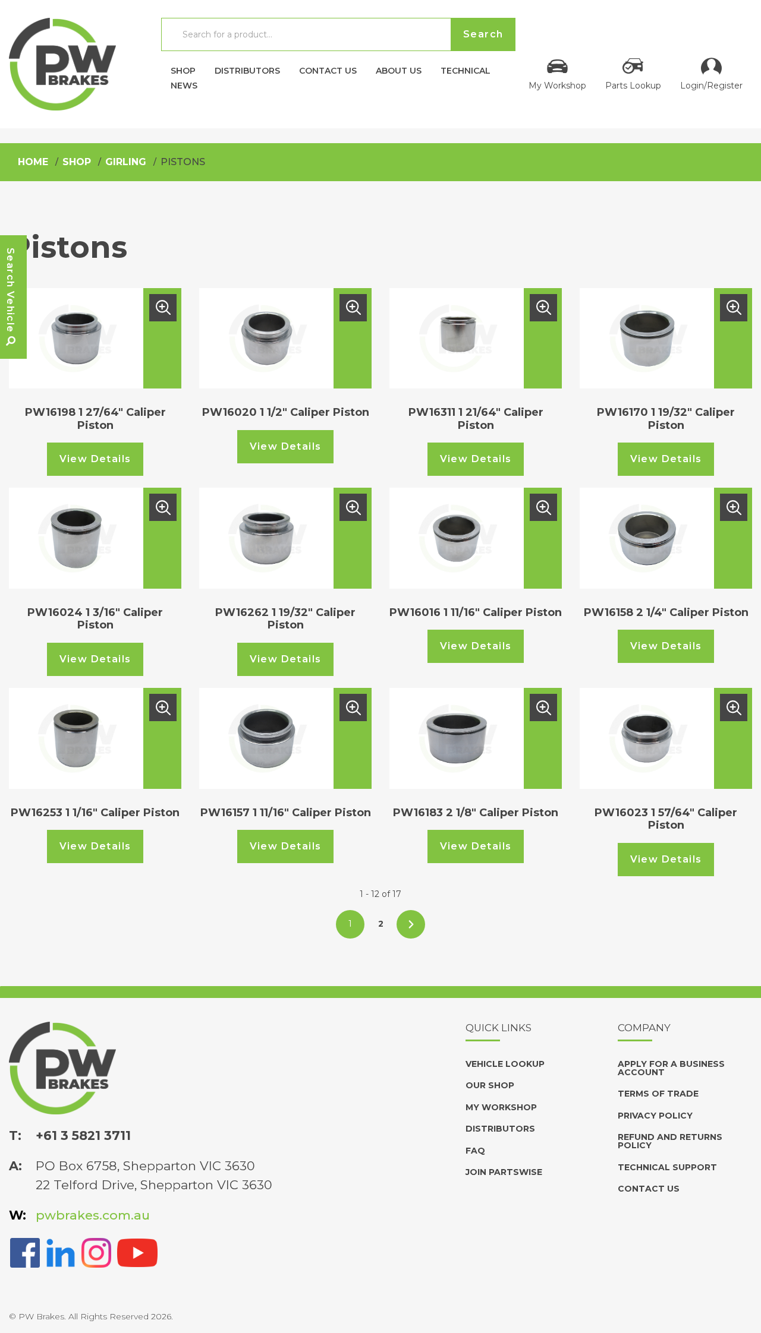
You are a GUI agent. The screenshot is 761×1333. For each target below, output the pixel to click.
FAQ (475, 1150)
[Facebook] (25, 1251)
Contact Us (328, 70)
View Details (95, 459)
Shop (183, 70)
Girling (125, 162)
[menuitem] (183, 67)
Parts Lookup (633, 85)
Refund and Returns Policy (670, 1141)
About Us (399, 70)
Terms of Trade (658, 1093)
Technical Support (667, 1167)
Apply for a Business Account (671, 1068)
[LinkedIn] (61, 1251)
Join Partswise (504, 1172)
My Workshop (557, 85)
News (184, 85)
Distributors (247, 70)
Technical (465, 70)
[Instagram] (96, 1251)
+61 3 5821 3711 (83, 1135)
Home (33, 162)
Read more (163, 307)
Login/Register (711, 85)
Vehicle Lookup (505, 1064)
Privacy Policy (655, 1115)
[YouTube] (137, 1251)
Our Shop (490, 1085)
